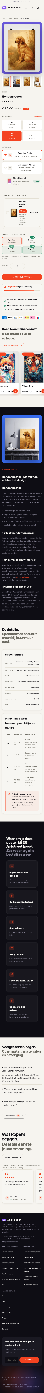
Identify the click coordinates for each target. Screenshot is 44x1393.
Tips (3, 1301)
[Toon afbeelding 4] (37, 81)
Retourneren (6, 1312)
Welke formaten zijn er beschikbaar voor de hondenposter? (20, 1091)
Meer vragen (12, 1116)
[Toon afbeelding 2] (16, 81)
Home (3, 18)
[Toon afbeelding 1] (6, 81)
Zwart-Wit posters (8, 1257)
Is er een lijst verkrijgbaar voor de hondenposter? (18, 1103)
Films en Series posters (32, 1252)
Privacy (4, 1318)
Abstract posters (8, 1263)
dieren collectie (22, 577)
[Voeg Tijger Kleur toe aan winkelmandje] (40, 391)
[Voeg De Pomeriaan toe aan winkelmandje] (12, 391)
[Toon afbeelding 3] (26, 81)
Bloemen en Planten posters (30, 1278)
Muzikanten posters (30, 1285)
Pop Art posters (7, 1274)
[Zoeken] (32, 7)
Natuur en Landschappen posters (32, 1269)
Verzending (6, 1307)
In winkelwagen (22, 277)
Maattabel (38, 117)
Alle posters (6, 1285)
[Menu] (26, 7)
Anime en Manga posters (11, 1279)
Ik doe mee (29, 1360)
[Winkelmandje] (38, 7)
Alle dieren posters (11, 345)
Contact (5, 1329)
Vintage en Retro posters (11, 1268)
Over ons (5, 1296)
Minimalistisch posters (31, 1263)
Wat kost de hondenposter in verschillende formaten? (17, 1069)
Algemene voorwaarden (10, 1323)
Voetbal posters (7, 1252)
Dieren (16, 18)
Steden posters (28, 1257)
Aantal (5, 265)
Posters (10, 18)
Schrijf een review (13, 1157)
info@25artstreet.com (10, 1242)
